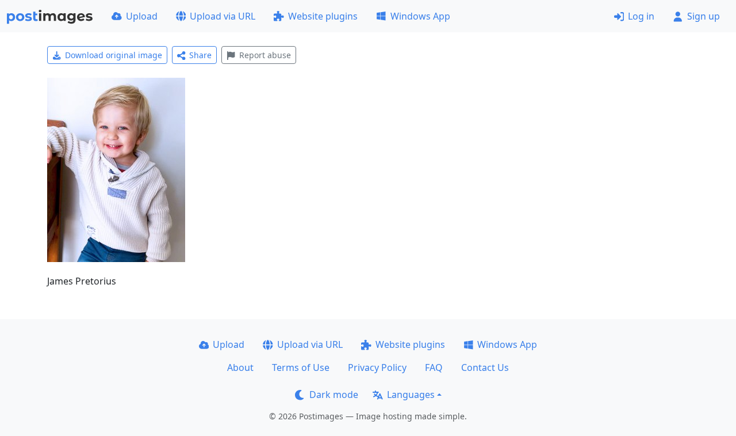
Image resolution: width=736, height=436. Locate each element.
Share (200, 55)
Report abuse (265, 55)
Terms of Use (300, 367)
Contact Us (485, 367)
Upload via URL (222, 16)
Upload (142, 16)
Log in (641, 16)
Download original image (113, 55)
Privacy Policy (377, 367)
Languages (411, 394)
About (240, 367)
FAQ (434, 367)
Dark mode (333, 394)
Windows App (420, 16)
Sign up (703, 16)
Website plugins (323, 16)
